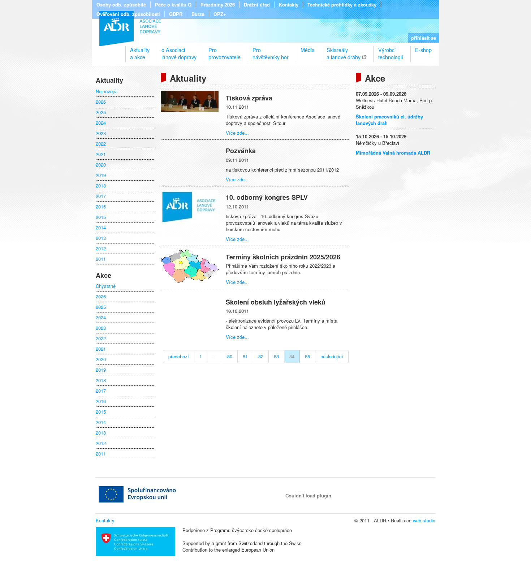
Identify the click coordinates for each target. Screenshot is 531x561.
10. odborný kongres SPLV (267, 197)
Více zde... (237, 132)
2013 (101, 238)
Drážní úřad (257, 4)
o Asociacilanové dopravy (179, 50)
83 (276, 356)
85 (307, 356)
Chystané (106, 286)
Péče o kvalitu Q (173, 4)
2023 (101, 133)
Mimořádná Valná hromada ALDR (393, 152)
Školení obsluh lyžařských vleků (275, 302)
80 (229, 356)
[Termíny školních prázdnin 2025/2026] (190, 280)
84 (291, 356)
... (214, 356)
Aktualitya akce (140, 50)
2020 (101, 164)
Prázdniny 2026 (217, 4)
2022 (101, 144)
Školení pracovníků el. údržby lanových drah (389, 119)
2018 (101, 185)
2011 (101, 259)
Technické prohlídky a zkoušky (341, 4)
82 (260, 356)
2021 (101, 154)
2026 (101, 102)
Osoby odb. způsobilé (121, 4)
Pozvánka (241, 150)
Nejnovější (107, 91)
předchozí (178, 356)
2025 (101, 112)
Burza (197, 14)
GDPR (175, 14)
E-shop (423, 49)
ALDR (130, 28)
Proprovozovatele (224, 50)
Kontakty (288, 4)
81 (245, 356)
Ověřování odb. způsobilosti (128, 14)
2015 (101, 217)
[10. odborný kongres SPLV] (190, 222)
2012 (101, 248)
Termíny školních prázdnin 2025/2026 (283, 257)
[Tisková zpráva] (190, 110)
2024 (101, 123)
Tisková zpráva (249, 98)
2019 (101, 175)
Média (308, 49)
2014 (101, 227)
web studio (424, 520)
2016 (101, 206)
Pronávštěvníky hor (270, 50)
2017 (101, 196)
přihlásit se (423, 37)
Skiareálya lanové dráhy (344, 50)
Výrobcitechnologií (390, 50)
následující (331, 356)
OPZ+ (219, 14)
